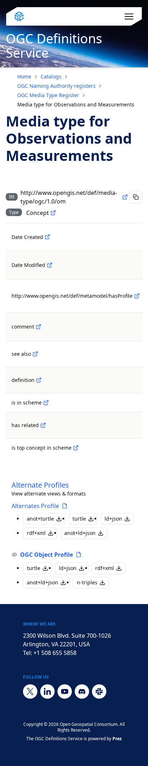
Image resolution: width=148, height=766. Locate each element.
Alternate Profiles (40, 485)
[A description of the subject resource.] (38, 327)
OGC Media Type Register (48, 95)
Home (24, 76)
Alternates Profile (35, 506)
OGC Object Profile (46, 555)
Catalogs (51, 76)
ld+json (113, 518)
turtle (79, 518)
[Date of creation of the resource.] (47, 237)
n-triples (87, 582)
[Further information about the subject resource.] (35, 354)
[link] (75, 104)
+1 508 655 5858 (55, 653)
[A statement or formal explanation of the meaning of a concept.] (39, 380)
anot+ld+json (80, 533)
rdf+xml (36, 533)
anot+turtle (40, 518)
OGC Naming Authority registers (56, 85)
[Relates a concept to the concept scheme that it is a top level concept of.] (76, 448)
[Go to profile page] (65, 506)
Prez (117, 739)
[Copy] (135, 197)
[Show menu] (129, 16)
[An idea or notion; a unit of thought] (53, 213)
